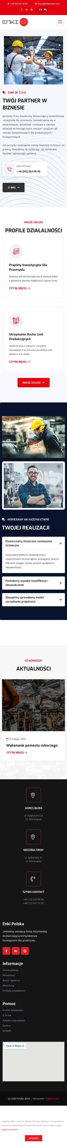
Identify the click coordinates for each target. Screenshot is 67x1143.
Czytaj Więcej (15, 752)
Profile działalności (13, 1010)
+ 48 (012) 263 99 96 (28, 171)
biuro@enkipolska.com (49, 3)
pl (45, 9)
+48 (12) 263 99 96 (33, 899)
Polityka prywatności (14, 991)
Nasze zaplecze (11, 980)
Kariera (6, 1026)
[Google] (32, 10)
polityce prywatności (10, 1129)
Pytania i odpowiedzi (14, 1020)
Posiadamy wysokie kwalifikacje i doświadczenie (26, 583)
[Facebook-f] (22, 10)
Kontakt (7, 1031)
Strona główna (10, 970)
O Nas (12, 187)
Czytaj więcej (17, 292)
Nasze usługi (32, 382)
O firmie (7, 1015)
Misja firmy (8, 986)
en (40, 9)
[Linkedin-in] (27, 10)
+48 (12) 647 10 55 (18, 3)
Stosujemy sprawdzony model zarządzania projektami (24, 599)
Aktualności (9, 975)
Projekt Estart (52, 1098)
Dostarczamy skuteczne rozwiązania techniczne (28, 543)
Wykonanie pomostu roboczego (32, 745)
